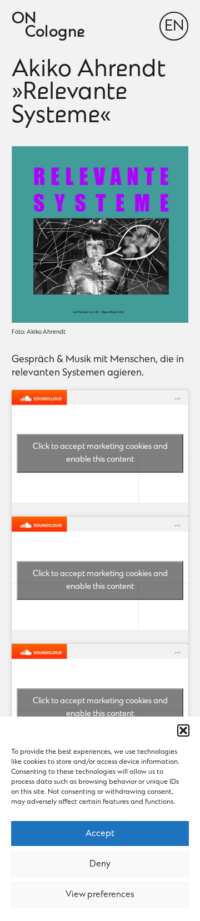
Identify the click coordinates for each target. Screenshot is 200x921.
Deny (100, 864)
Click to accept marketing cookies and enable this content (100, 453)
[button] (183, 730)
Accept (100, 834)
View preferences (100, 895)
